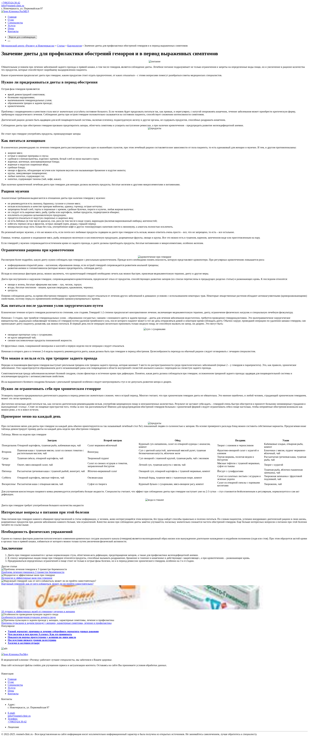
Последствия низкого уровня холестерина (32, 640)
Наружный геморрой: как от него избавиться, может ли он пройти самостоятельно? (47, 583)
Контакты (13, 31)
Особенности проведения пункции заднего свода (28, 617)
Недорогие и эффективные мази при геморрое (26, 578)
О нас (11, 19)
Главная (12, 16)
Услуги (11, 25)
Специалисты (15, 22)
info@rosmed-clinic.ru (12, 5)
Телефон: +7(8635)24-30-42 (17, 720)
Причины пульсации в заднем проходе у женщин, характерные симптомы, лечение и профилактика (56, 623)
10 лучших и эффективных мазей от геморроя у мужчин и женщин (38, 611)
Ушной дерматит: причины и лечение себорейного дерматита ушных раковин (53, 631)
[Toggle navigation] (9, 41)
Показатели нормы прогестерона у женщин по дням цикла (42, 637)
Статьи (61, 45)
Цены (11, 28)
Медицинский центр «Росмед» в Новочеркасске (27, 45)
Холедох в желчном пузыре (24, 643)
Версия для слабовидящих (22, 37)
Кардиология (74, 45)
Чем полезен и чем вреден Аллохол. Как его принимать (40, 634)
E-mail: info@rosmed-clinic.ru (19, 714)
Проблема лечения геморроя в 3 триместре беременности (32, 572)
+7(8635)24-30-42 (10, 2)
